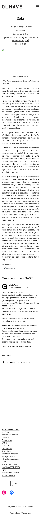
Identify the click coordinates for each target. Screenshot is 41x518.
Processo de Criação (10, 472)
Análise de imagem (10, 434)
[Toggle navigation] (37, 6)
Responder (6, 355)
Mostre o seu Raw (9, 464)
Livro (4, 462)
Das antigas (7, 448)
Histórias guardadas (10, 459)
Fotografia (23, 37)
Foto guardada (8, 456)
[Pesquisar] (16, 483)
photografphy (18, 40)
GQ (30, 37)
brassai (10, 37)
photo (35, 37)
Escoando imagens (10, 453)
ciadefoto (13, 285)
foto (16, 37)
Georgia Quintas (24, 26)
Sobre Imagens (8, 475)
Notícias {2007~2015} (11, 467)
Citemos (5, 437)
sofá (27, 40)
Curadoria (6, 445)
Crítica (4, 443)
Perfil (4, 470)
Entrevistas (6, 451)
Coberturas (7, 440)
